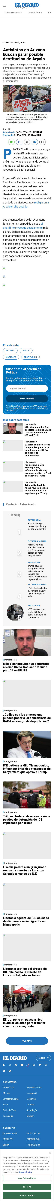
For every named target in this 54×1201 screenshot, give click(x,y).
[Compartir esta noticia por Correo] (35, 142)
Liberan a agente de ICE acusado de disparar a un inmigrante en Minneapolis (26, 921)
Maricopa (11, 357)
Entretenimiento (37, 541)
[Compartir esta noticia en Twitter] (27, 142)
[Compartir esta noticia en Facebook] (19, 142)
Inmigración (20, 42)
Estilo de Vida (9, 1110)
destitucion (30, 357)
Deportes (31, 1099)
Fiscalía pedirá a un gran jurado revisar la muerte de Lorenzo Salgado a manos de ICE (24, 870)
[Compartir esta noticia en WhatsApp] (11, 142)
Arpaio (26, 351)
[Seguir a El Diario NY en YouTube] (22, 1065)
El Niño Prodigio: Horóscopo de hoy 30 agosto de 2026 (37, 526)
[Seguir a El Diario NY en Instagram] (16, 1065)
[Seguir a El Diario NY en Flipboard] (40, 1065)
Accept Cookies (27, 1195)
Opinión (30, 1116)
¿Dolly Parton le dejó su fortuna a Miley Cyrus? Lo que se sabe (38, 592)
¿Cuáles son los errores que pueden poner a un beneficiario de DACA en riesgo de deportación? (37, 450)
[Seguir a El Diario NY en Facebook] (4, 1065)
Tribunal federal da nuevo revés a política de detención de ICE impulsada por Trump (36, 489)
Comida (30, 1104)
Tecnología (8, 1116)
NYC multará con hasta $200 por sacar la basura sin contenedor (37, 613)
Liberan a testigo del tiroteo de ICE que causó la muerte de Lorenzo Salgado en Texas (25, 972)
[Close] (50, 1153)
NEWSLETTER (33, 1133)
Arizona (10, 351)
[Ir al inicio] (15, 1058)
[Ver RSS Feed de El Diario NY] (10, 1071)
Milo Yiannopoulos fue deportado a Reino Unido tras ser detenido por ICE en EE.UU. (38, 431)
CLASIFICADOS (10, 1133)
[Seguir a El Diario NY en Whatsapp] (4, 1071)
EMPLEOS (7, 1139)
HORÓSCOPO (33, 1145)
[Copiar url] (42, 142)
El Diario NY (8, 42)
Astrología (34, 520)
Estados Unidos (34, 1087)
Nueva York (34, 562)
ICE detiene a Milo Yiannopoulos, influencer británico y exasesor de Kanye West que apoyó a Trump (38, 470)
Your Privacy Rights (27, 1178)
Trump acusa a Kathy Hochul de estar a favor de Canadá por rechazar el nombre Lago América (37, 573)
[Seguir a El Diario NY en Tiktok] (28, 1065)
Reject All (27, 1187)
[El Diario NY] (27, 6)
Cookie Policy (25, 1172)
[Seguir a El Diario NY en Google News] (34, 1065)
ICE (49, 12)
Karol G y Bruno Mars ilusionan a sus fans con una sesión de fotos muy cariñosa (36, 550)
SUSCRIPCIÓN (33, 1139)
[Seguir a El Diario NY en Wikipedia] (46, 1065)
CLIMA (6, 1145)
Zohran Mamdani (13, 12)
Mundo (6, 1093)
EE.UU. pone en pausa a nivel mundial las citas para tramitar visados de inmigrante (24, 1023)
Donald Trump (35, 12)
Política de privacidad (15, 408)
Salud (5, 1104)
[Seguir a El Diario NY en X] (10, 1065)
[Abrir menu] (4, 6)
